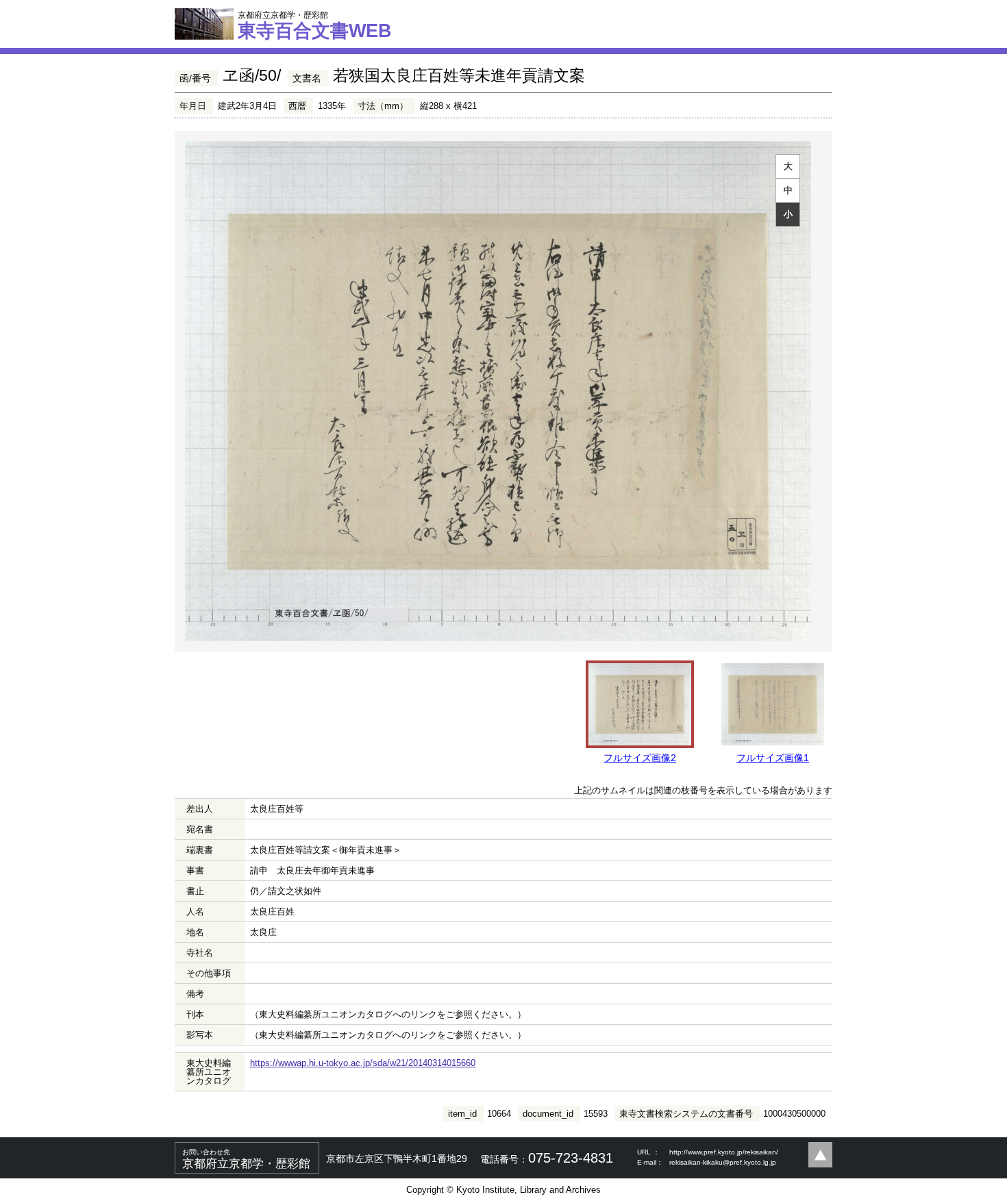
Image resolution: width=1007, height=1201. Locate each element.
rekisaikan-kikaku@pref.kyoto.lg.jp (722, 1162)
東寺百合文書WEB (315, 25)
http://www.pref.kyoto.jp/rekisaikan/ (723, 1152)
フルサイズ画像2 (640, 757)
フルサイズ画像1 (772, 757)
